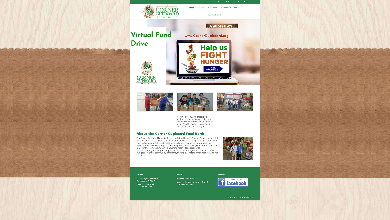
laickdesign (249, 197)
